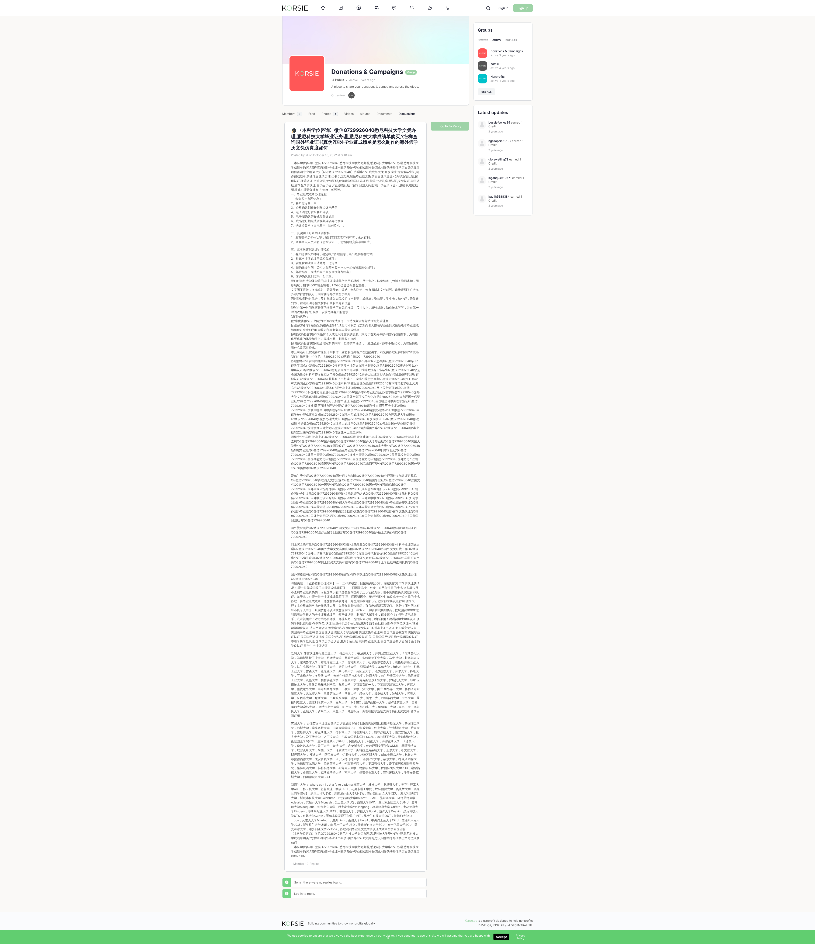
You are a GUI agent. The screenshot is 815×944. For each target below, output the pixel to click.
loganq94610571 (499, 178)
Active (497, 39)
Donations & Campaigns (506, 51)
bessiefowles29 (499, 122)
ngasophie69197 (499, 141)
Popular (511, 40)
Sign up (523, 8)
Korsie (494, 64)
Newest (483, 40)
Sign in (504, 8)
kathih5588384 (499, 196)
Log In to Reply (450, 126)
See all (486, 91)
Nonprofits (497, 76)
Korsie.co (471, 920)
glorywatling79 (498, 159)
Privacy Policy (520, 937)
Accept (501, 937)
